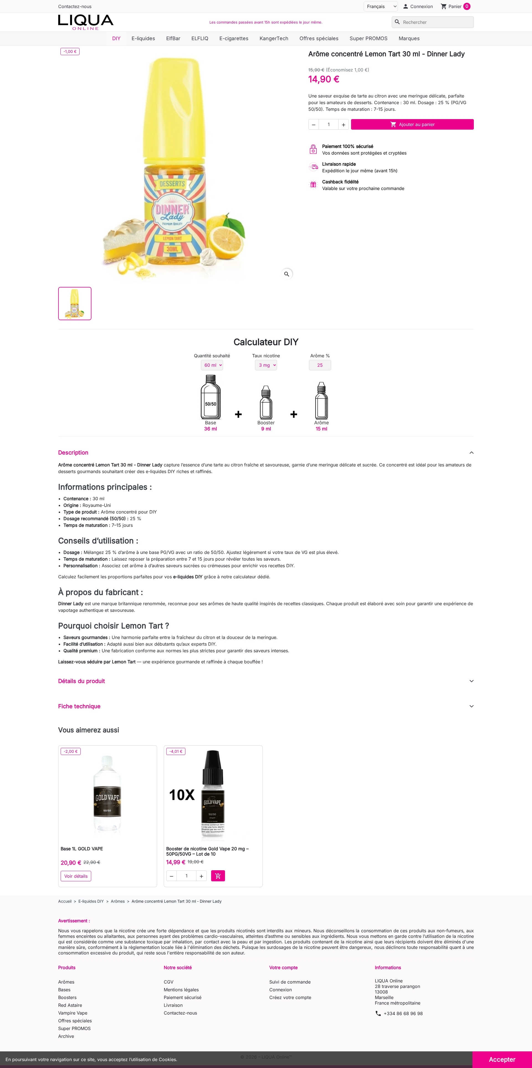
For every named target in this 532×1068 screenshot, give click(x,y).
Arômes (66, 982)
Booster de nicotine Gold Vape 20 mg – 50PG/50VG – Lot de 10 (207, 851)
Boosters (67, 997)
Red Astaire (70, 1005)
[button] (417, 6)
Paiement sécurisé (182, 997)
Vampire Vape (72, 1013)
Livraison (173, 1005)
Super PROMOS (74, 1028)
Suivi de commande (290, 982)
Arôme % (320, 355)
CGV (168, 982)
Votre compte (283, 967)
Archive (66, 1036)
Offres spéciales (75, 1020)
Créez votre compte (290, 997)
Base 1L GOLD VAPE (82, 848)
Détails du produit (81, 681)
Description (73, 452)
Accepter (502, 1059)
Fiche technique (79, 706)
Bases (64, 989)
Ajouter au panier (412, 124)
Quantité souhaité (212, 355)
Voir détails (76, 876)
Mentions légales (181, 989)
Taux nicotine (266, 355)
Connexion (280, 989)
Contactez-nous (74, 6)
